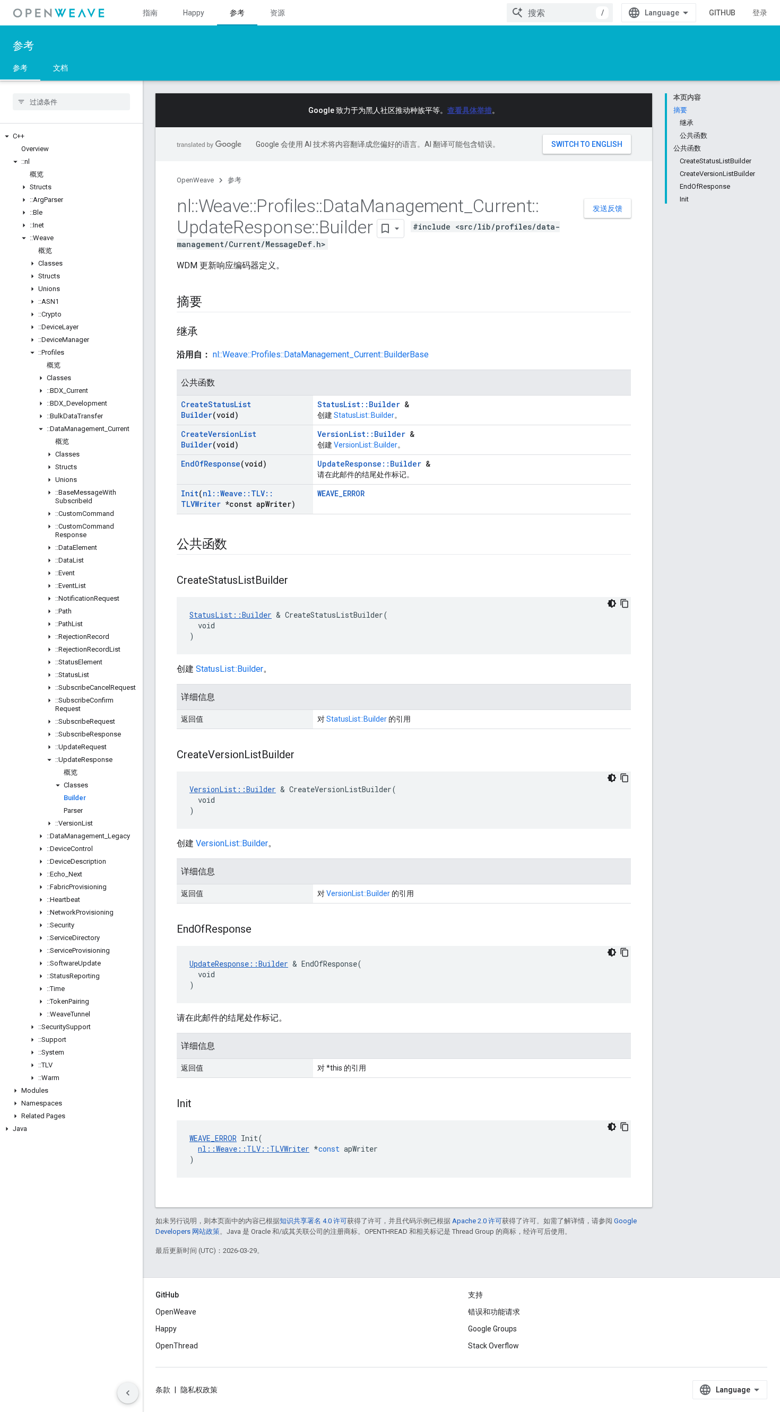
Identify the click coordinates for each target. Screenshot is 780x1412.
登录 (759, 12)
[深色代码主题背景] (611, 603)
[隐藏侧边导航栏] (127, 1393)
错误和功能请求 (494, 1312)
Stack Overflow (493, 1345)
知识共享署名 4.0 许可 (313, 1221)
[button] (71, 136)
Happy (193, 12)
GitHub (722, 12)
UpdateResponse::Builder (369, 464)
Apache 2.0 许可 (477, 1221)
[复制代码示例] (624, 603)
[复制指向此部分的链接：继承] (208, 332)
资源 (277, 12)
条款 (162, 1389)
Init (189, 493)
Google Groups (492, 1329)
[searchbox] (71, 101)
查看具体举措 (469, 110)
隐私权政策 (199, 1389)
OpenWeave (195, 180)
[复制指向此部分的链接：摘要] (212, 302)
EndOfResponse (210, 464)
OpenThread (176, 1345)
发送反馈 (607, 208)
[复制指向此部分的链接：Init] (202, 1104)
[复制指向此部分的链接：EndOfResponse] (262, 930)
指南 (150, 12)
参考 (237, 12)
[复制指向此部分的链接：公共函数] (237, 545)
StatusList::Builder (358, 404)
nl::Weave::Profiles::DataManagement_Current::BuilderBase (321, 354)
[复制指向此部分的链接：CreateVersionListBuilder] (305, 755)
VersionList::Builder (361, 434)
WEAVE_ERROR (341, 493)
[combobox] (560, 12)
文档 (60, 68)
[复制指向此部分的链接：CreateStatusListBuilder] (298, 581)
